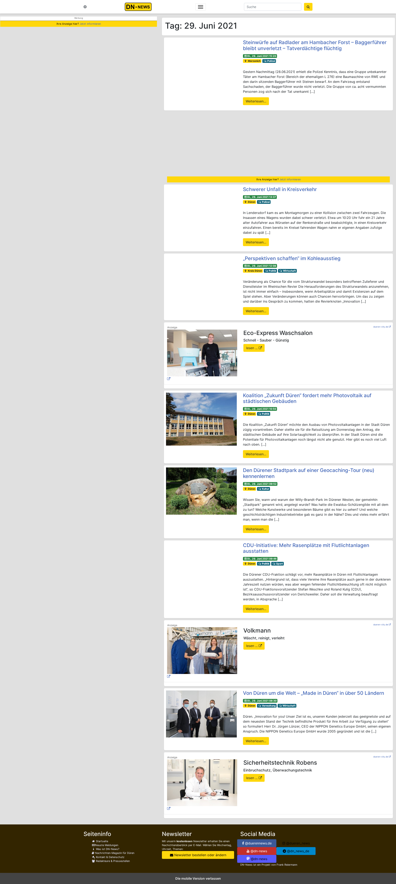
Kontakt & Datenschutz (109, 857)
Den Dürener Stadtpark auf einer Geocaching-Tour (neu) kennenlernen (308, 473)
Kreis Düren (254, 270)
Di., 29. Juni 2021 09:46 (262, 558)
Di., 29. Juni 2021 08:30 (262, 700)
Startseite (101, 841)
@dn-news (258, 851)
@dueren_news (297, 843)
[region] (278, 143)
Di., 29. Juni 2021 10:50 (261, 408)
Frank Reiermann (287, 864)
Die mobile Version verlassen (198, 878)
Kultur (265, 488)
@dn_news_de (297, 851)
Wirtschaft (289, 270)
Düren (251, 201)
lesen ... (252, 348)
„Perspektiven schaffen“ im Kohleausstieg (292, 258)
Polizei (271, 60)
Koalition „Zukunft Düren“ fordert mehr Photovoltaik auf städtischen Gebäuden (307, 398)
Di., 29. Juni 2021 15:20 (261, 56)
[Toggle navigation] (200, 7)
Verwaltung (268, 705)
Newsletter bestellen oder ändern (199, 855)
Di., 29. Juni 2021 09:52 (262, 483)
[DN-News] (139, 7)
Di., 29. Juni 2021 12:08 (261, 265)
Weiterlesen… (256, 101)
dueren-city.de (380, 326)
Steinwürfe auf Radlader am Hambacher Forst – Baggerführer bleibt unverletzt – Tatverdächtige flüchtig (315, 45)
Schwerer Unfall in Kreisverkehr (280, 189)
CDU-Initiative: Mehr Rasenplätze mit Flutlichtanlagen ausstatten (306, 548)
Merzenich (253, 60)
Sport (279, 563)
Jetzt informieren (90, 23)
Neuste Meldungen (106, 845)
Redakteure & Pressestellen (112, 861)
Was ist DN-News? (107, 849)
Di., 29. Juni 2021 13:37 (261, 196)
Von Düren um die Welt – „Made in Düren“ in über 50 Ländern (313, 693)
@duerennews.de (258, 843)
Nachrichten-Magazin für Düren (114, 853)
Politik (272, 270)
